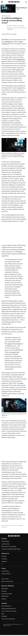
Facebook (4, 558)
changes (4, 488)
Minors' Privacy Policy (7, 581)
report (18, 70)
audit (21, 383)
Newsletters (5, 588)
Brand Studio (5, 596)
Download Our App (7, 593)
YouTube (4, 556)
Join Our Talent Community (9, 611)
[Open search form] (26, 2)
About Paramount (6, 606)
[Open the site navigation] (4, 2)
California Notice (6, 573)
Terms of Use (5, 578)
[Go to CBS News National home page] (14, 2)
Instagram (4, 561)
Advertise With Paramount (9, 608)
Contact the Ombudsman (8, 618)
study (9, 344)
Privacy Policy (5, 571)
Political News (5, 541)
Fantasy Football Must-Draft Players (11, 549)
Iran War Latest (5, 544)
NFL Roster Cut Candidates (9, 546)
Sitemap (4, 598)
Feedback (4, 616)
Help (3, 613)
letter (20, 252)
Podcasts (4, 591)
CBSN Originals (6, 15)
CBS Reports (9, 42)
